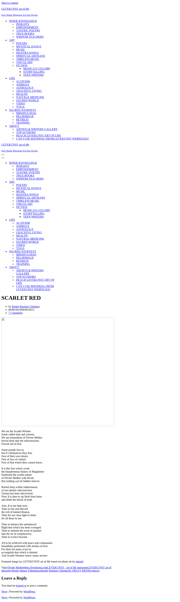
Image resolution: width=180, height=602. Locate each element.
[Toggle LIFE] (63, 219)
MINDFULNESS (26, 113)
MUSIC (20, 49)
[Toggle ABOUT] (63, 267)
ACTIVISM (23, 81)
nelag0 (79, 561)
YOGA (20, 106)
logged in (21, 585)
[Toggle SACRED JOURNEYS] (63, 251)
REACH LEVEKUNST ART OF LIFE (38, 135)
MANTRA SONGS (27, 52)
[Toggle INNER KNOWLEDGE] (63, 163)
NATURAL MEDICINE (30, 97)
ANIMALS (22, 84)
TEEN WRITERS (33, 74)
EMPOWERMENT (27, 27)
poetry (8, 570)
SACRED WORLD (27, 100)
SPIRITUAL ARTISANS (30, 55)
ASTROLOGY (25, 87)
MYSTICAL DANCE (28, 46)
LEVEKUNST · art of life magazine (67, 567)
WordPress (29, 591)
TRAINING (23, 122)
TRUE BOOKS (25, 33)
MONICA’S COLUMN (36, 68)
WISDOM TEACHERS (30, 36)
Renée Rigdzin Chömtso (25, 306)
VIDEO (20, 103)
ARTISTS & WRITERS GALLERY (37, 129)
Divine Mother (15, 567)
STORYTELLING (34, 71)
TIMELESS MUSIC (27, 59)
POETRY (21, 43)
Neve (4, 591)
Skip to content (9, 2)
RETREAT (22, 119)
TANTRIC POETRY (28, 30)
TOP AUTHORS (26, 132)
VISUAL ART (24, 62)
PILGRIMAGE (25, 116)
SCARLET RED (78, 570)
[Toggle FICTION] (63, 207)
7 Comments (15, 312)
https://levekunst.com (35, 567)
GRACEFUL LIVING (29, 90)
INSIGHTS (22, 24)
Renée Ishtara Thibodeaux (26, 570)
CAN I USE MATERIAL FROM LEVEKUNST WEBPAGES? (52, 138)
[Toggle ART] (63, 182)
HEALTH (22, 94)
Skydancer (93, 570)
